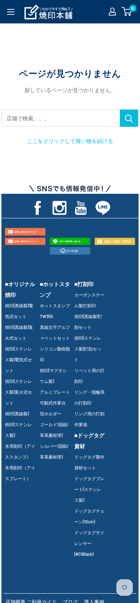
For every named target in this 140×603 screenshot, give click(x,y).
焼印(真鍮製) (17, 413)
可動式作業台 (53, 402)
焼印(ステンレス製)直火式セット (18, 392)
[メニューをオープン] (10, 12)
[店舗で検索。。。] (129, 118)
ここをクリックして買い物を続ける (70, 141)
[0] (126, 11)
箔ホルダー (50, 413)
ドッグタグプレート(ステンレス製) (89, 489)
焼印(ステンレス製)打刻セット (87, 348)
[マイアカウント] (112, 11)
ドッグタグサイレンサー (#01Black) (89, 543)
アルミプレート (55, 391)
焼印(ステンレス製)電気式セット (18, 359)
